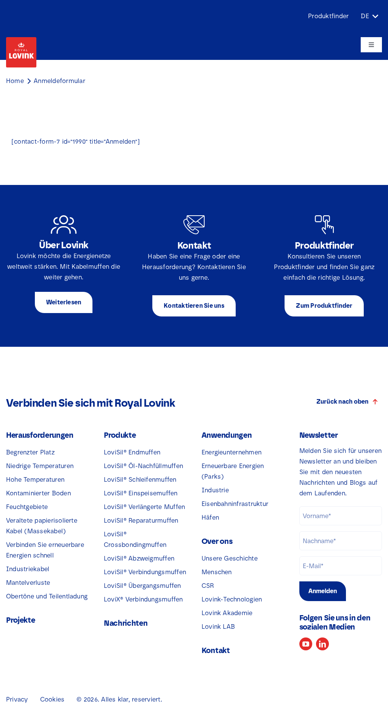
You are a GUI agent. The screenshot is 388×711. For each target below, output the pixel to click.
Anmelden (322, 591)
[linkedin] (322, 643)
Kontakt (216, 650)
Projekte (20, 620)
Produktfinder (328, 16)
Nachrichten (126, 623)
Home (15, 81)
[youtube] (305, 643)
